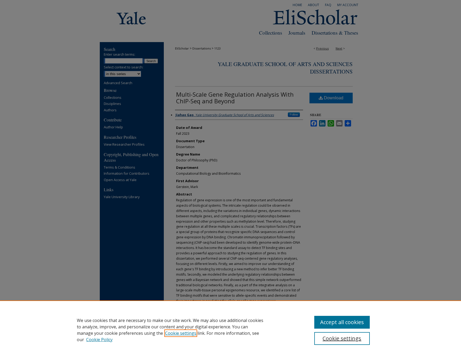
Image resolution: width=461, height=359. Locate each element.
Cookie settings (180, 333)
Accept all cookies (342, 322)
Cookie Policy (99, 339)
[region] (230, 329)
